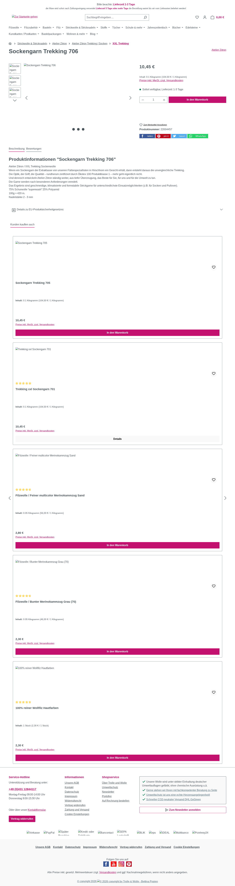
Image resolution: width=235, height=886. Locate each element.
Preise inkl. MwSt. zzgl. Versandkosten (161, 80)
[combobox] (113, 17)
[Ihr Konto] (205, 17)
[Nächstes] (130, 98)
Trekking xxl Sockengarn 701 (35, 389)
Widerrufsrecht (73, 800)
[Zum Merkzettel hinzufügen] (214, 267)
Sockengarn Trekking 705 (33, 282)
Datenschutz (72, 791)
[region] (117, 6)
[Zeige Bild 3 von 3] (83, 129)
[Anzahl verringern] (142, 100)
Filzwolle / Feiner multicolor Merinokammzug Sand (50, 495)
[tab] (17, 149)
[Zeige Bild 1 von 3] (73, 129)
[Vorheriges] (26, 98)
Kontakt (69, 787)
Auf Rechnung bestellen (115, 800)
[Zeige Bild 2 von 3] (78, 129)
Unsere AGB (72, 782)
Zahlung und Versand (77, 809)
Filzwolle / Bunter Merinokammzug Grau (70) (46, 601)
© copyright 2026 (87, 881)
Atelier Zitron (219, 50)
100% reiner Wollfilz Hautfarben (37, 708)
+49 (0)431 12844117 (22, 789)
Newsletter (108, 791)
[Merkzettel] (197, 17)
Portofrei (107, 796)
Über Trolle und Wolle (114, 782)
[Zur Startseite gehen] (25, 17)
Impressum (71, 796)
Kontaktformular (37, 809)
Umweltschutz (110, 787)
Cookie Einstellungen (77, 814)
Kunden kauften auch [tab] (22, 224)
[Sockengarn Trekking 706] (78, 97)
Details (117, 439)
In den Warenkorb (197, 99)
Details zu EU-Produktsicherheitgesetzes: (40, 209)
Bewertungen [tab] (33, 148)
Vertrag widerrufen (22, 818)
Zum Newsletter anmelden (184, 809)
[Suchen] (145, 17)
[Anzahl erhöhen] (164, 100)
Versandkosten (107, 872)
